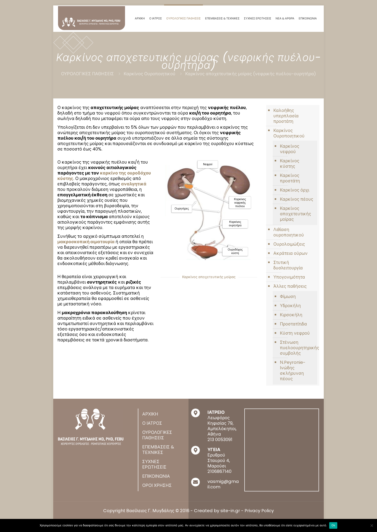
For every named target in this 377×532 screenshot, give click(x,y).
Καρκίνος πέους (296, 199)
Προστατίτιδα (293, 324)
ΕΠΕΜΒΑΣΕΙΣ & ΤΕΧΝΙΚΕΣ (158, 449)
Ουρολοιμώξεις (289, 244)
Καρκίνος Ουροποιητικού (149, 74)
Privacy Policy (259, 511)
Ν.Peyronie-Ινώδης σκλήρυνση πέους (292, 370)
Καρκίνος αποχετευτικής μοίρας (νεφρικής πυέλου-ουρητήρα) (250, 74)
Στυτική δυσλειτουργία (288, 265)
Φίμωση (288, 296)
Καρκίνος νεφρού (289, 149)
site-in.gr (230, 511)
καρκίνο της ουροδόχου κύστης (104, 175)
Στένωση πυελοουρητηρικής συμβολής (297, 347)
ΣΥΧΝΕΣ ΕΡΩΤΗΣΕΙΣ (154, 464)
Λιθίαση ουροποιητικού (288, 232)
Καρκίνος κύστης (289, 163)
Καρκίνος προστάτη (290, 178)
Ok (333, 525)
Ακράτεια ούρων (290, 253)
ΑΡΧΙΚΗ (150, 414)
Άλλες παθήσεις (290, 286)
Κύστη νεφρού (295, 333)
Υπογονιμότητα (289, 277)
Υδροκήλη (290, 306)
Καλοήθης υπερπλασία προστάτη (286, 115)
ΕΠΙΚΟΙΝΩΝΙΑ (156, 476)
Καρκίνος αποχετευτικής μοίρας (295, 213)
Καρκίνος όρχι (294, 190)
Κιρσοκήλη (291, 315)
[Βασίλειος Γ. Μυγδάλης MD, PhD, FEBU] (91, 18)
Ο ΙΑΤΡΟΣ (152, 423)
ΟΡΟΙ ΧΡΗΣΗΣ (157, 485)
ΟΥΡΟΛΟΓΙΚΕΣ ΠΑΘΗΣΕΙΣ (87, 74)
